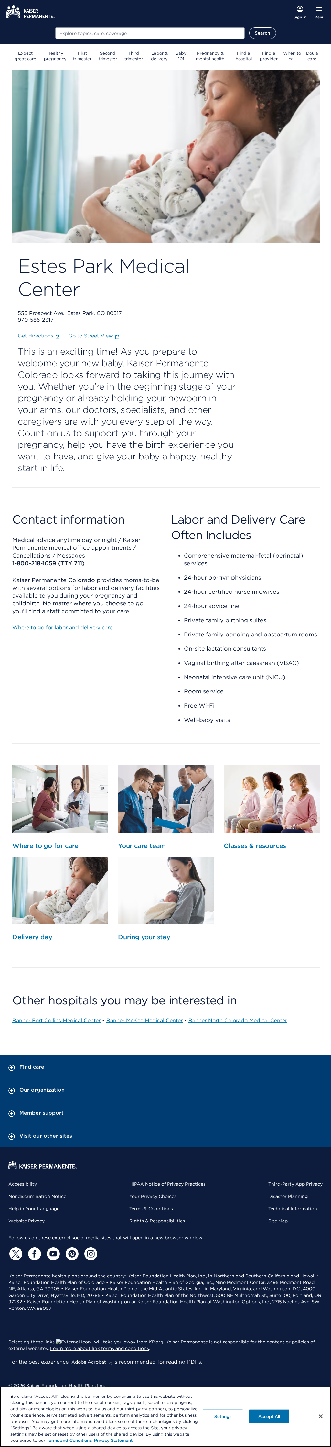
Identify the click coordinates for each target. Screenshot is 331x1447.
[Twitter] (14, 1253)
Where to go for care (45, 846)
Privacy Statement (113, 1440)
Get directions (35, 336)
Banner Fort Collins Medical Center (56, 1020)
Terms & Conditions (151, 1208)
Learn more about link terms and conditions (99, 1348)
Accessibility (22, 1184)
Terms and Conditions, (69, 1440)
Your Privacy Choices (152, 1196)
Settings (222, 1416)
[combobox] (150, 33)
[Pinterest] (71, 1253)
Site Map (278, 1220)
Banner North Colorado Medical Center (237, 1020)
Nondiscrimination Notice (37, 1196)
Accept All (269, 1416)
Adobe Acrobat (88, 1361)
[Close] (321, 1416)
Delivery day (32, 937)
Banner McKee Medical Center (144, 1020)
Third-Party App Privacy (295, 1184)
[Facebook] (33, 1253)
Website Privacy (26, 1220)
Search (263, 33)
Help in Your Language (33, 1208)
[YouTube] (52, 1253)
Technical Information (292, 1208)
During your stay (144, 937)
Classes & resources (255, 846)
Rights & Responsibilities (157, 1220)
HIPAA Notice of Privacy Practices (167, 1184)
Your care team (142, 846)
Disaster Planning (288, 1196)
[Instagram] (89, 1253)
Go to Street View (90, 336)
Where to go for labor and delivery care (62, 627)
